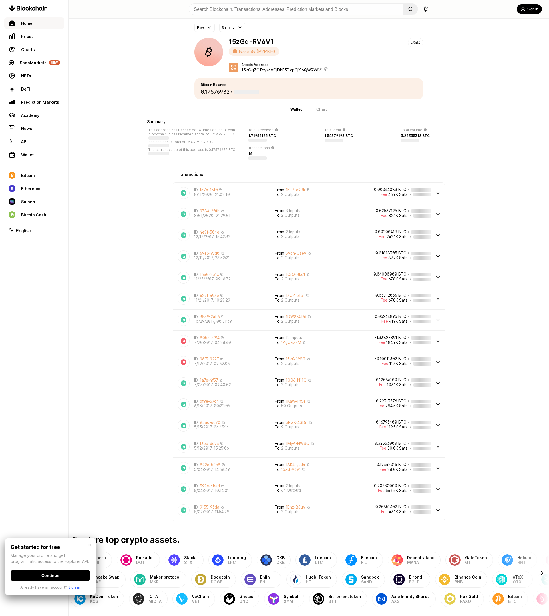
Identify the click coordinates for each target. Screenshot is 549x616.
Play (200, 27)
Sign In (532, 9)
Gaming (228, 27)
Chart (321, 109)
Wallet (296, 109)
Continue (50, 575)
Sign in (74, 587)
